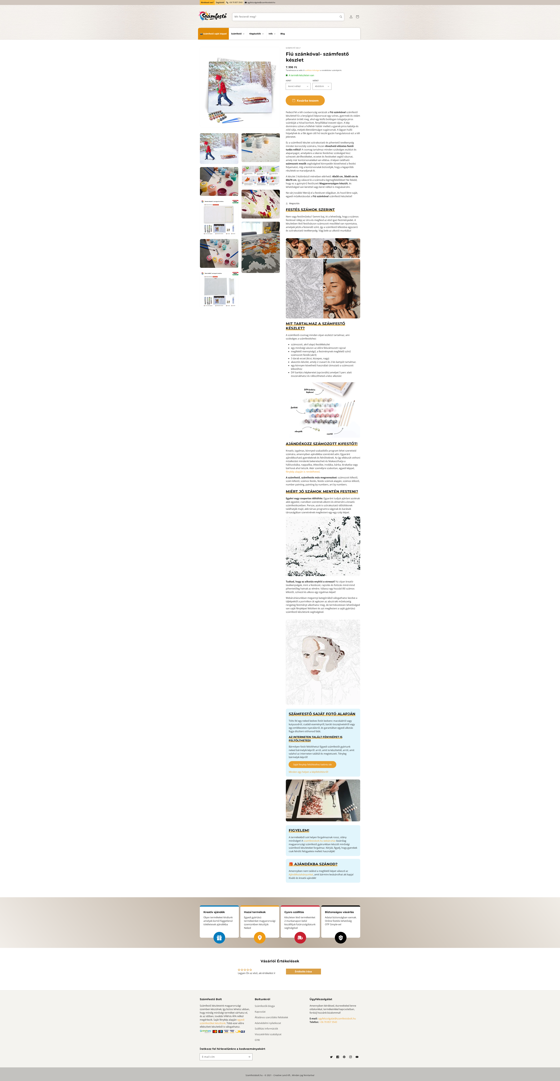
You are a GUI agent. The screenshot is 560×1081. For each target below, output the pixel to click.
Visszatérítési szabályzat (268, 1034)
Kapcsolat (260, 1011)
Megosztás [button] (294, 203)
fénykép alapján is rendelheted (303, 471)
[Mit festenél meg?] (341, 17)
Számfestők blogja (265, 1006)
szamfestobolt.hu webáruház (320, 840)
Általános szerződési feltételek (271, 1017)
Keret (288, 80)
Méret (316, 80)
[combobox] (288, 17)
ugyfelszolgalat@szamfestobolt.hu (261, 2)
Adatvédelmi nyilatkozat (268, 1023)
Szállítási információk (266, 1028)
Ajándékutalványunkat (301, 874)
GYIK (257, 1040)
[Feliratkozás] (249, 1057)
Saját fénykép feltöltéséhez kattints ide (312, 764)
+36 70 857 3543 (236, 2)
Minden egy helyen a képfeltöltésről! (308, 771)
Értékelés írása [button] (303, 971)
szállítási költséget (312, 70)
